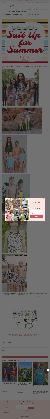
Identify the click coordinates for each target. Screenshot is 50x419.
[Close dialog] (43, 198)
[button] (48, 370)
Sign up (36, 216)
